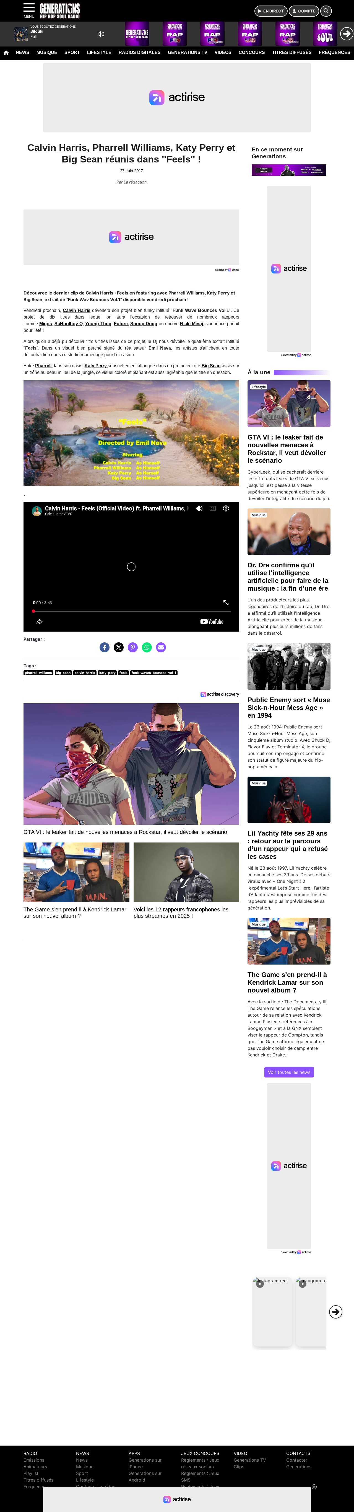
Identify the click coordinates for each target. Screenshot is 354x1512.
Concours (252, 52)
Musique (47, 52)
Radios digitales (140, 52)
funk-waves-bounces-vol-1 (154, 673)
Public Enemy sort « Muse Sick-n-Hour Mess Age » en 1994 (289, 707)
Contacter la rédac (95, 1486)
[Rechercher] (326, 11)
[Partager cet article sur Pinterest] (131, 650)
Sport (72, 52)
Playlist (31, 1473)
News (22, 52)
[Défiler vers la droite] (335, 1312)
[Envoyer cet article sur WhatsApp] (145, 650)
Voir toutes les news (289, 1072)
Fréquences (334, 52)
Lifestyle (99, 52)
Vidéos (223, 52)
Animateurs (35, 1466)
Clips (239, 1466)
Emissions (34, 1460)
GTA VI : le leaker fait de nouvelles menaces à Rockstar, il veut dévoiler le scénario (287, 448)
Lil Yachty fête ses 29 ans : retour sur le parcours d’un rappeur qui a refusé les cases (288, 844)
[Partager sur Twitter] (117, 650)
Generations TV (187, 52)
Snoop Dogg (143, 323)
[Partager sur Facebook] (103, 650)
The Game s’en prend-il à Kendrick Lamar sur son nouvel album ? (287, 982)
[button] (272, 1311)
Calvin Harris (76, 310)
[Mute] (101, 34)
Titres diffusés (292, 52)
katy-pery (107, 673)
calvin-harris (85, 673)
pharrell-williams (38, 673)
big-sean (63, 673)
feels (123, 673)
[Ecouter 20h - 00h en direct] (289, 169)
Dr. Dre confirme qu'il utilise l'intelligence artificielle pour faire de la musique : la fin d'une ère (288, 576)
